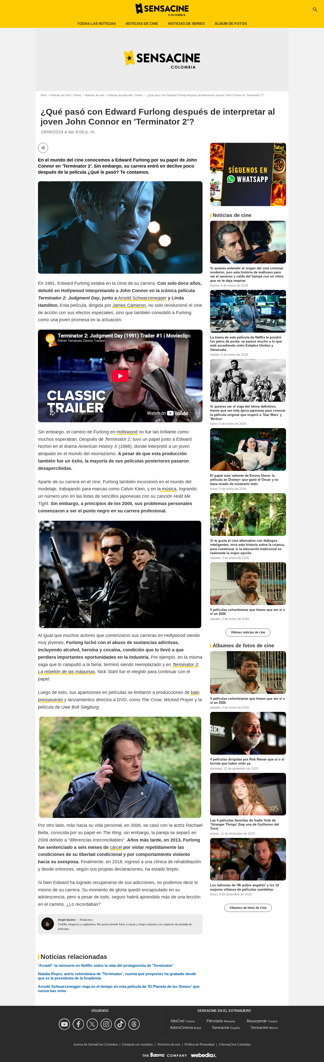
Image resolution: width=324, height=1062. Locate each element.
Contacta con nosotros (137, 1044)
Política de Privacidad (199, 1044)
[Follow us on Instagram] (106, 1024)
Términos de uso (168, 1044)
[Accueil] (161, 9)
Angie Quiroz (67, 919)
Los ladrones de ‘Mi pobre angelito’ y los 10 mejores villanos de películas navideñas (244, 887)
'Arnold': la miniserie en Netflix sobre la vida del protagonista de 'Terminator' (105, 965)
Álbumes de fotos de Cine (248, 908)
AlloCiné (177, 1021)
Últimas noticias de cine (248, 632)
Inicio (43, 95)
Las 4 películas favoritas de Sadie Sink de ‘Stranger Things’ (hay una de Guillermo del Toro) (244, 824)
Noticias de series (186, 24)
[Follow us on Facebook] (79, 1024)
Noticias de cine (142, 24)
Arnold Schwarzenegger (142, 297)
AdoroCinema (181, 1027)
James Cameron (129, 305)
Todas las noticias (96, 24)
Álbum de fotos (231, 24)
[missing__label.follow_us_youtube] (65, 1024)
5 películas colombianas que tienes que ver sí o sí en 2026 (247, 612)
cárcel (116, 847)
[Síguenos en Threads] (134, 1024)
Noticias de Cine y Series (65, 95)
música (168, 488)
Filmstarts (215, 1021)
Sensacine (220, 1027)
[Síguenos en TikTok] (120, 1024)
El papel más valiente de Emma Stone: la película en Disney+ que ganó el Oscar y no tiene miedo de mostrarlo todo (244, 480)
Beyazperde (257, 1021)
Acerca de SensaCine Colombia (95, 1044)
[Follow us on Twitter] (93, 1024)
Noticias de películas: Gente (125, 95)
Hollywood (126, 431)
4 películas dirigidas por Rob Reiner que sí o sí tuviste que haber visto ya (247, 761)
